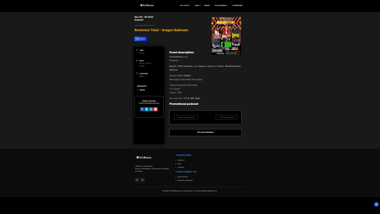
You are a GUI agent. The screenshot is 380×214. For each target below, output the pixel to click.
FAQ (179, 164)
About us (181, 160)
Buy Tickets (184, 5)
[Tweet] (147, 109)
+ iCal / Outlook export (226, 117)
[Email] (155, 109)
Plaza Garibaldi (221, 5)
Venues (207, 5)
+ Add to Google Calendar (186, 117)
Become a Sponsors (185, 180)
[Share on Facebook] (142, 109)
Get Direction (183, 177)
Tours (196, 5)
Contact (181, 167)
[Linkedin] (151, 109)
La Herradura (237, 5)
